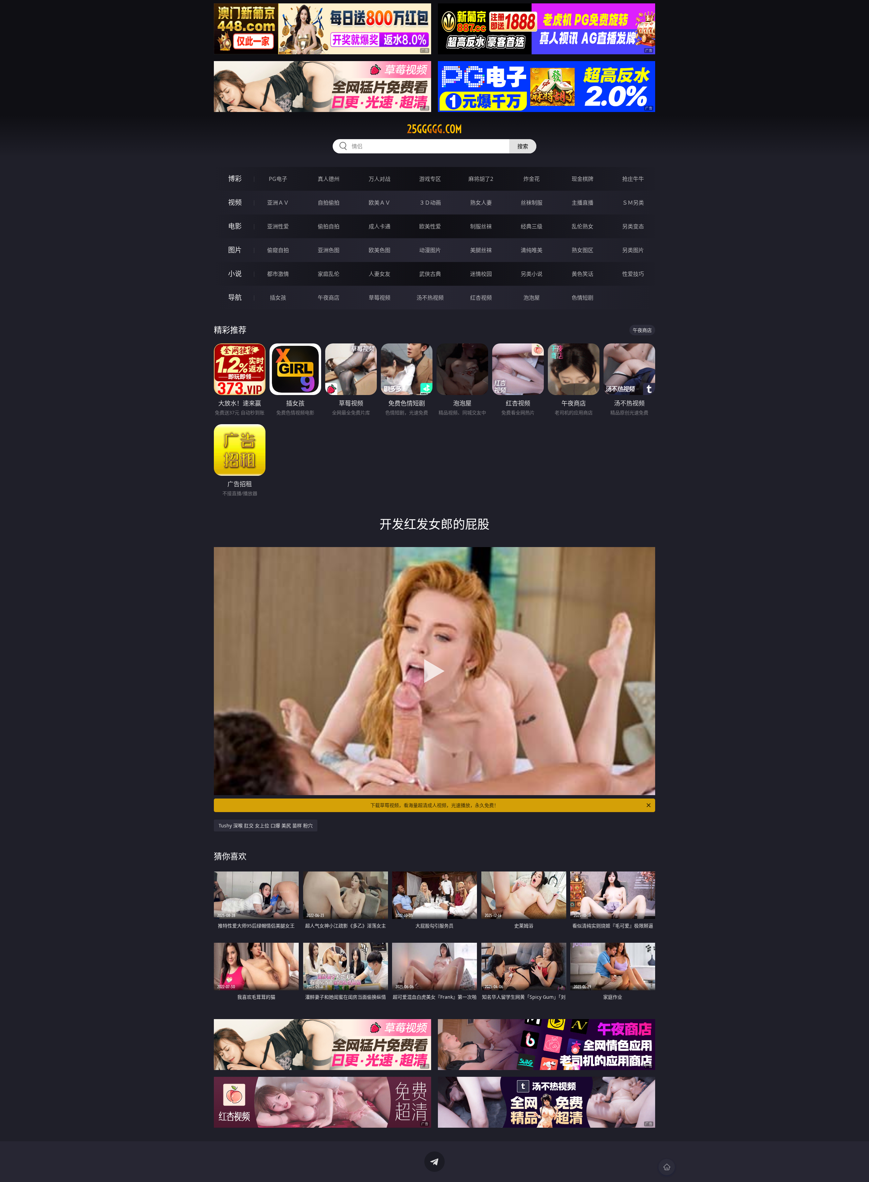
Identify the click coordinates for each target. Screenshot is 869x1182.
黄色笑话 (582, 274)
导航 (235, 297)
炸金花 (531, 179)
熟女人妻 (481, 202)
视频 (235, 202)
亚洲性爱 (278, 226)
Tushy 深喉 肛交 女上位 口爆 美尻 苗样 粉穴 (266, 825)
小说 (235, 273)
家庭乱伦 (328, 274)
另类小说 (531, 274)
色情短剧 (582, 297)
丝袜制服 (531, 202)
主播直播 (582, 202)
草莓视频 (379, 297)
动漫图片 (430, 250)
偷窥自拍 (278, 250)
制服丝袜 (481, 226)
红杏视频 (481, 297)
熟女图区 (582, 250)
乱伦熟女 (582, 226)
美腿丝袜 (481, 250)
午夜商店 (328, 297)
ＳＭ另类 (633, 202)
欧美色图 (379, 250)
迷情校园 (481, 274)
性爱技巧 (633, 274)
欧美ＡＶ (379, 202)
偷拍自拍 (328, 226)
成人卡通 (379, 226)
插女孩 (278, 297)
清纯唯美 (531, 250)
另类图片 (633, 250)
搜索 (522, 146)
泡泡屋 (531, 297)
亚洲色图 (328, 250)
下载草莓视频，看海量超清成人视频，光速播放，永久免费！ (434, 805)
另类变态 (633, 226)
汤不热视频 (430, 297)
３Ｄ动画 (430, 202)
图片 (235, 250)
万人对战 (379, 179)
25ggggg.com (434, 129)
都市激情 (278, 274)
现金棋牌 (582, 179)
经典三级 (531, 226)
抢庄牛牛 (633, 179)
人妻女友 (379, 274)
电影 (235, 226)
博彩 (235, 178)
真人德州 (328, 179)
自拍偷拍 (328, 202)
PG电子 (278, 179)
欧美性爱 (430, 226)
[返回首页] (667, 1167)
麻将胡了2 (480, 179)
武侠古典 (430, 274)
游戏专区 (430, 179)
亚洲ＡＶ (278, 202)
